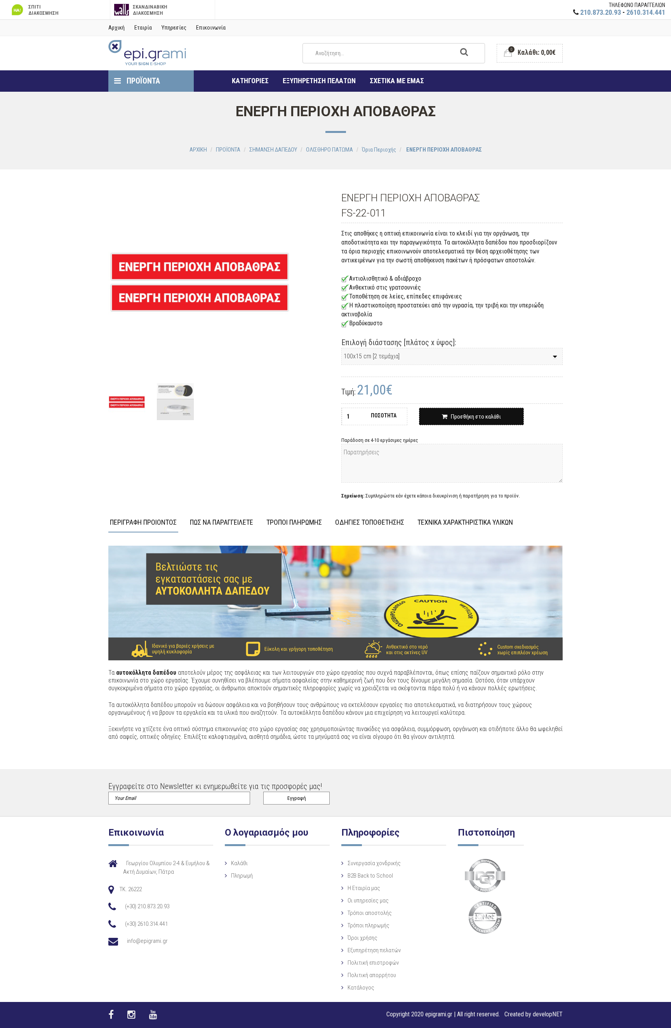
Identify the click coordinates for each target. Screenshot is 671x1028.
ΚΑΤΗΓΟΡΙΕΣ (250, 81)
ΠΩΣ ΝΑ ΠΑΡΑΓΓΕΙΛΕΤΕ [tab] (221, 522)
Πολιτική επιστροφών (373, 962)
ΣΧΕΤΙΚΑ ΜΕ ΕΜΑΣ (397, 81)
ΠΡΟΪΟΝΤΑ (142, 81)
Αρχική (116, 27)
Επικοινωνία (211, 27)
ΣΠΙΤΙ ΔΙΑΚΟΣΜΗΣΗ (43, 10)
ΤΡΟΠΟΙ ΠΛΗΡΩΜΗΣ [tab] (294, 522)
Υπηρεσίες (174, 27)
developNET (548, 1014)
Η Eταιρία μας (364, 888)
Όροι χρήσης (362, 937)
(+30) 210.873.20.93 (147, 906)
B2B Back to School (370, 875)
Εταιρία (143, 27)
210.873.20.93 (600, 12)
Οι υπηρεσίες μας (368, 900)
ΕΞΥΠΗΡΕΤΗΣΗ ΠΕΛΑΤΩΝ (319, 81)
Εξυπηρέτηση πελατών (374, 950)
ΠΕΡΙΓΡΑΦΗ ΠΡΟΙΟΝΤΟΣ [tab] (143, 522)
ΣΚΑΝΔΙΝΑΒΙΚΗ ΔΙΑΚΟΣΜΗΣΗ (150, 10)
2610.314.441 (645, 12)
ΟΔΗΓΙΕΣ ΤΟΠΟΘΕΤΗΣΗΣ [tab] (369, 522)
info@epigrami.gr (147, 940)
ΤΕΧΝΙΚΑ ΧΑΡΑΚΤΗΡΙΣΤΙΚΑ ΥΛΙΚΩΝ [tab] (465, 522)
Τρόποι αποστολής (370, 912)
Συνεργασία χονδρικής (374, 863)
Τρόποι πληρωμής (368, 925)
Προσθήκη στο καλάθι (474, 416)
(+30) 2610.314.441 (146, 923)
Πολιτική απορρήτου (372, 975)
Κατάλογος (361, 987)
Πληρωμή (242, 875)
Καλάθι (239, 863)
